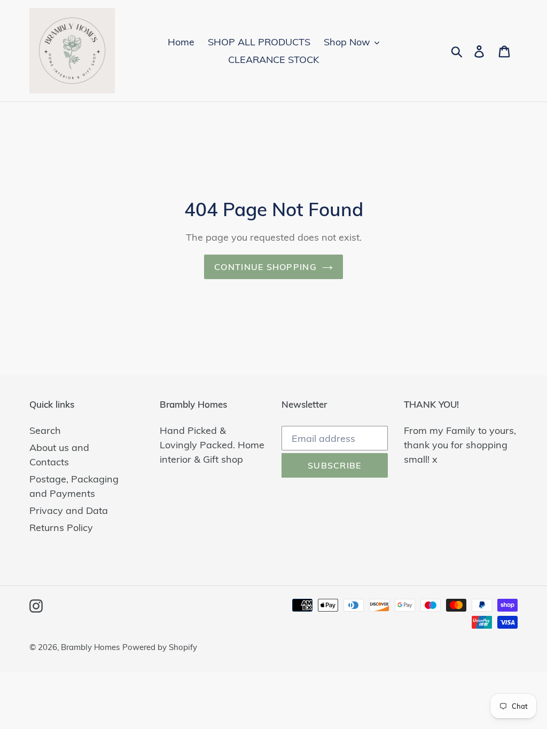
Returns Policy (61, 527)
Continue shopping (265, 267)
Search (45, 430)
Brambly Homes (90, 647)
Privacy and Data (68, 510)
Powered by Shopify (159, 647)
